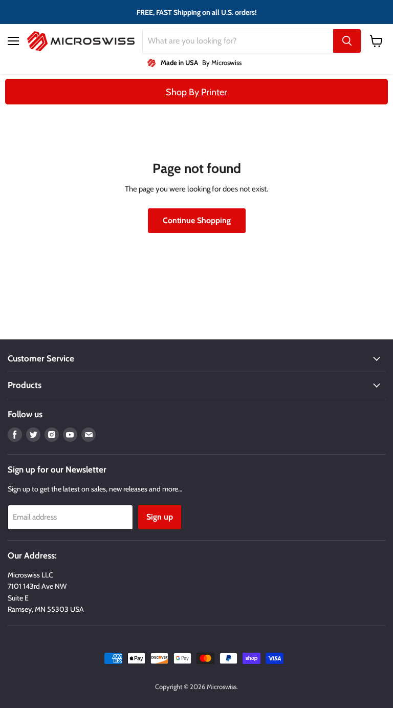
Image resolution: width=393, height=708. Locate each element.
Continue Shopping (197, 220)
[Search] (347, 41)
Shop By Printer (196, 92)
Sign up (159, 517)
